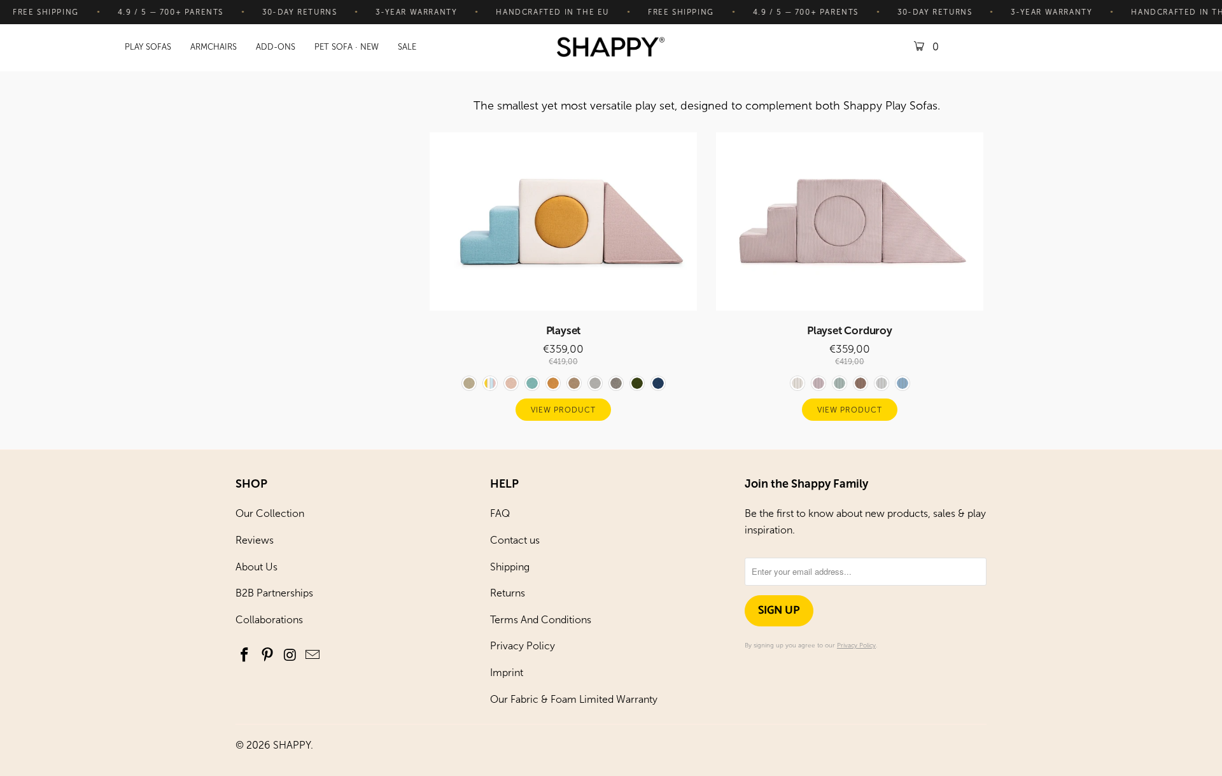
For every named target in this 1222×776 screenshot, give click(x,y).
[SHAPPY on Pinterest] (267, 655)
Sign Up (779, 610)
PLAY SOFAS (148, 47)
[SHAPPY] (611, 48)
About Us (256, 567)
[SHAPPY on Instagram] (290, 655)
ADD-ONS (275, 47)
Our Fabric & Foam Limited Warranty (573, 699)
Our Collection (269, 513)
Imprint (506, 673)
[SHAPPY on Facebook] (245, 655)
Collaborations (269, 620)
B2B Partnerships (274, 593)
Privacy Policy (522, 646)
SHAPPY (292, 745)
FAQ (500, 513)
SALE (407, 47)
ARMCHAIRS (213, 47)
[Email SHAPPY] (313, 655)
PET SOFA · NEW (346, 47)
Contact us (515, 540)
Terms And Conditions (540, 620)
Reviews (254, 540)
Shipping (510, 567)
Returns (507, 593)
